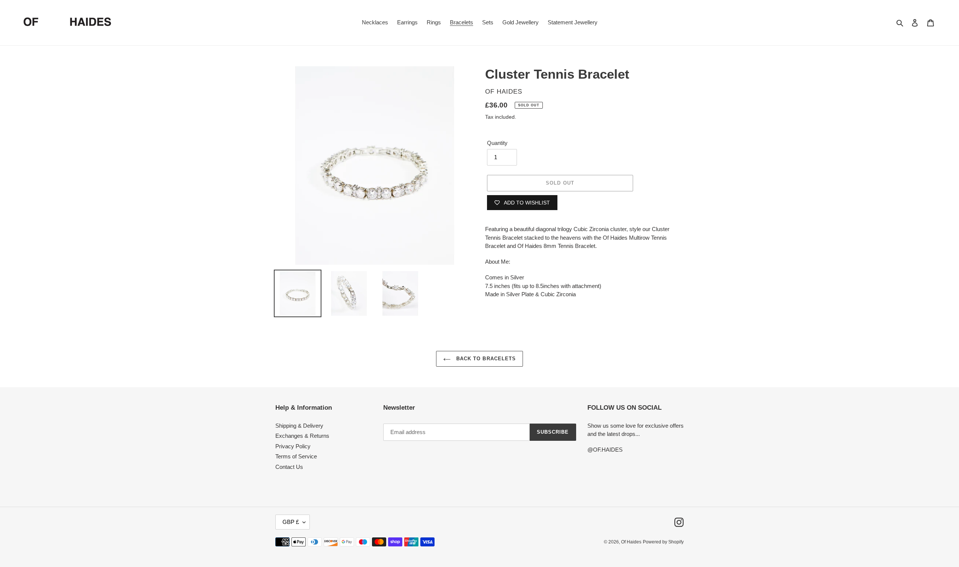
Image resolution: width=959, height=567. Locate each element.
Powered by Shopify (663, 542)
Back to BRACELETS (485, 358)
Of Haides (631, 542)
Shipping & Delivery (299, 425)
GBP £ (290, 522)
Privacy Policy (293, 446)
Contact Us (289, 467)
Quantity (497, 143)
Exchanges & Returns (302, 436)
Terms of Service (296, 456)
